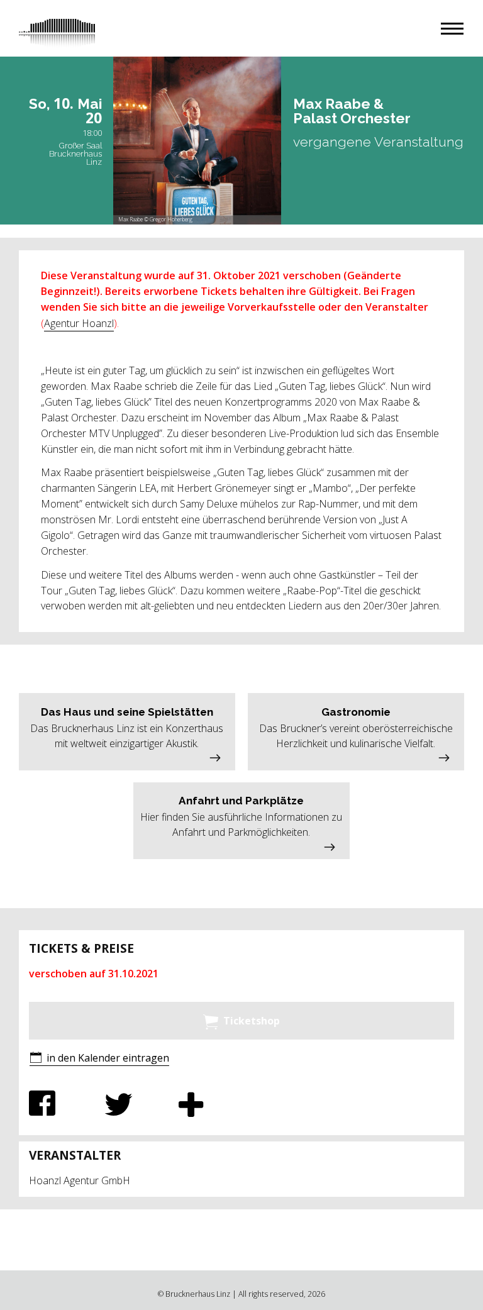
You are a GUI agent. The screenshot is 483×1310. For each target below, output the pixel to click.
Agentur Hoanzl (79, 323)
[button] (452, 28)
